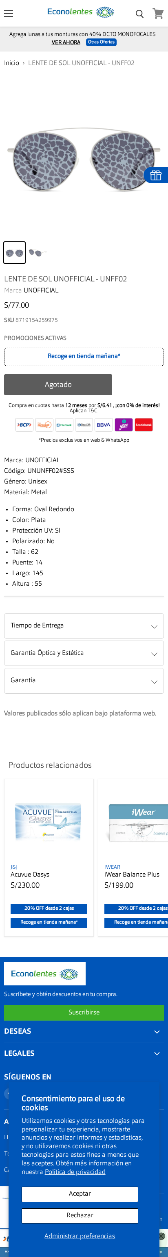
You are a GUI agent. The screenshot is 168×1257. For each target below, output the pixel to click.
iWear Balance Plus (131, 875)
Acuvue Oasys (30, 875)
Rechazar (79, 1215)
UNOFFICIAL (41, 291)
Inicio (11, 63)
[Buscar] (140, 14)
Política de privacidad (75, 1172)
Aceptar (80, 1194)
